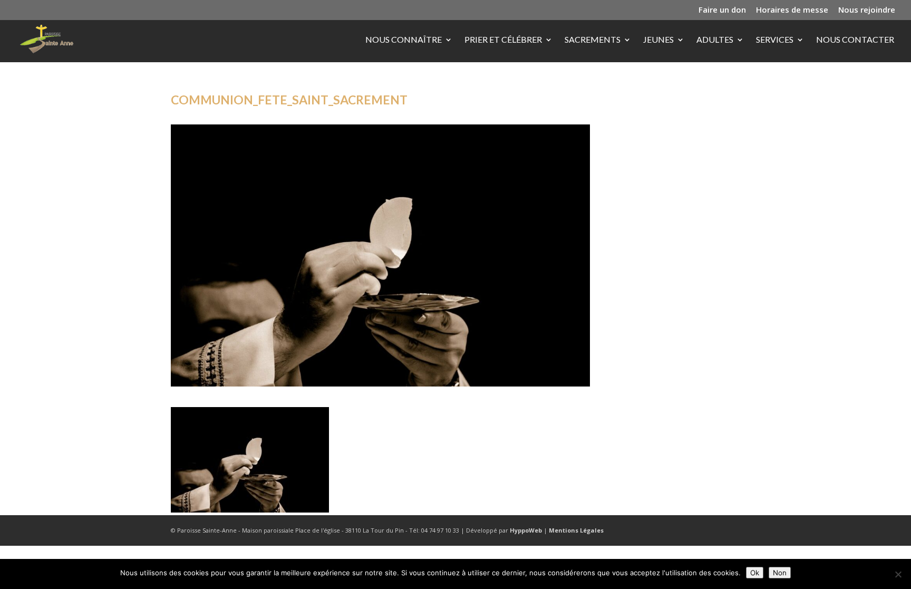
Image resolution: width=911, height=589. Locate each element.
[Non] (898, 574)
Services (774, 40)
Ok (754, 572)
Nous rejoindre (866, 10)
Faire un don (722, 10)
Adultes (714, 40)
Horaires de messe (792, 10)
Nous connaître (403, 40)
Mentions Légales (576, 530)
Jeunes (658, 40)
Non (780, 572)
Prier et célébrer (503, 40)
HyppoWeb (526, 530)
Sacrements (593, 40)
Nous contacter (855, 40)
